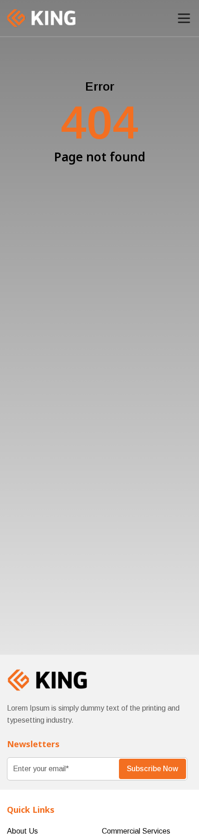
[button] (184, 18)
